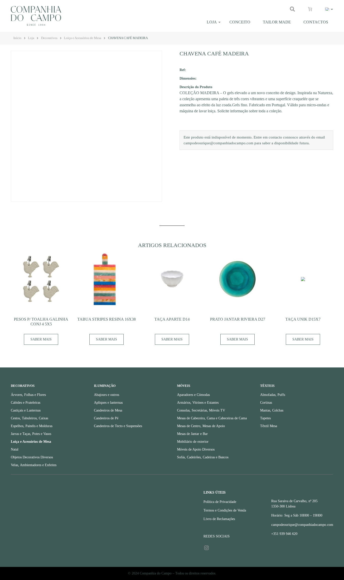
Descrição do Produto (196, 87)
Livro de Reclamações (219, 519)
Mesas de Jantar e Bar (192, 434)
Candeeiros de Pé (106, 418)
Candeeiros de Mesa (108, 410)
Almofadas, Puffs (272, 395)
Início (17, 38)
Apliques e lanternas (108, 402)
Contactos (315, 22)
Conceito (239, 22)
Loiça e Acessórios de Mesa (82, 38)
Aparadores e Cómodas (193, 395)
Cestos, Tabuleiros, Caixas (29, 418)
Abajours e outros (106, 395)
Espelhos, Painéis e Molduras (31, 426)
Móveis (183, 386)
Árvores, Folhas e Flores (28, 395)
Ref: (183, 70)
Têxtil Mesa (268, 426)
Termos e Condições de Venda (224, 510)
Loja (212, 22)
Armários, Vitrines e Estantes (198, 402)
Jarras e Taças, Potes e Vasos (31, 434)
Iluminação (105, 386)
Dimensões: (188, 78)
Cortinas (266, 402)
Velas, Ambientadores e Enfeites (33, 465)
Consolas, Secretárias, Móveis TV (201, 410)
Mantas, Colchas (271, 410)
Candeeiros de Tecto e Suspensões (118, 426)
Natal (14, 449)
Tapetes (265, 418)
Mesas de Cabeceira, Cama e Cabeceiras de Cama (212, 418)
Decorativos (49, 38)
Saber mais (41, 339)
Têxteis (267, 386)
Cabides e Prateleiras (25, 402)
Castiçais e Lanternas (26, 410)
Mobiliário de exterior (193, 441)
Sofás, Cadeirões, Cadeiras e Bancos (202, 457)
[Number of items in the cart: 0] (310, 9)
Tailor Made (277, 22)
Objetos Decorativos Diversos (32, 457)
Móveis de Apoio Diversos (196, 449)
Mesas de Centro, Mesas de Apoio (201, 426)
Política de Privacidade (219, 502)
